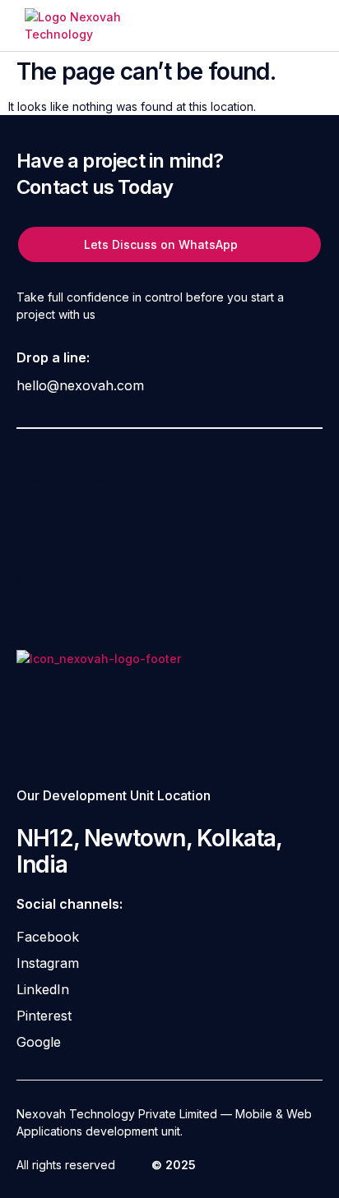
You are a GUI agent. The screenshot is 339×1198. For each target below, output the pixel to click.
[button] (302, 26)
